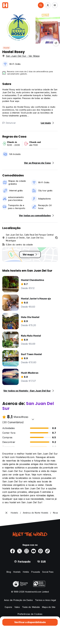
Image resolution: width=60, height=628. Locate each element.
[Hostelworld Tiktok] (47, 551)
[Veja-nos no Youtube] (33, 551)
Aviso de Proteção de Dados (18, 600)
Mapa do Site (48, 607)
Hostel (6, 48)
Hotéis (26, 572)
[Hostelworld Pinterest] (40, 551)
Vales (17, 607)
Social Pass (47, 572)
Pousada (35, 572)
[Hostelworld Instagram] (26, 551)
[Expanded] (6, 512)
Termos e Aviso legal (45, 600)
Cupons (8, 607)
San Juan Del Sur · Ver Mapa (22, 55)
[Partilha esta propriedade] (56, 43)
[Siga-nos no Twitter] (19, 551)
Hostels (17, 572)
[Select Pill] (41, 5)
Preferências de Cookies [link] (30, 614)
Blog (9, 572)
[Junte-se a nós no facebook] (12, 551)
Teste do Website (31, 607)
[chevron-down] (32, 419)
